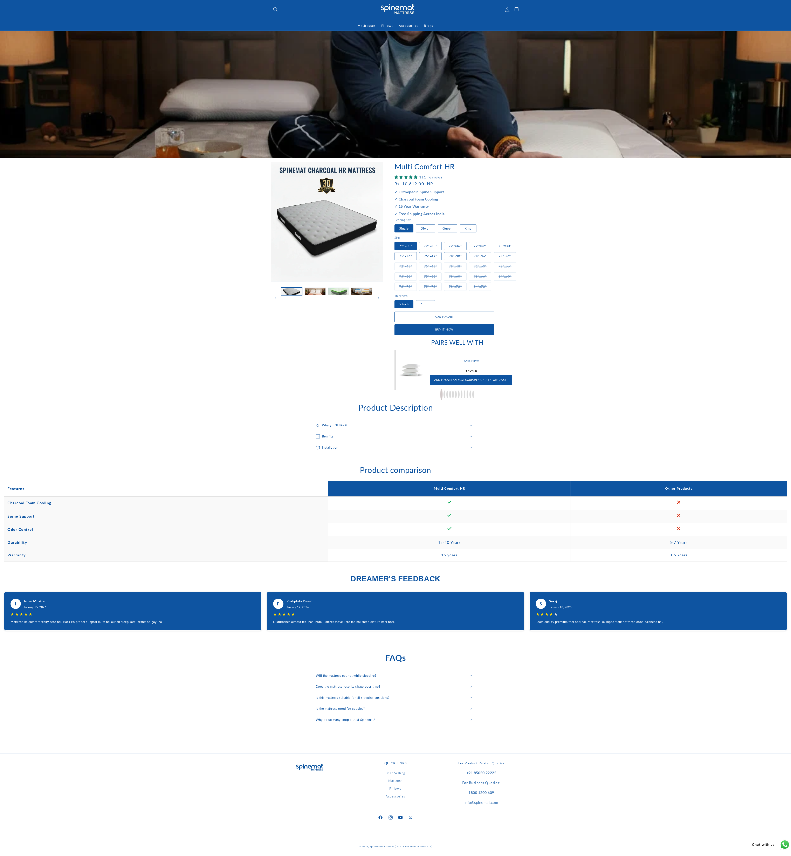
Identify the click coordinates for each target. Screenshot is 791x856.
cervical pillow (471, 361)
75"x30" (504, 246)
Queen (447, 228)
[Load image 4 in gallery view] (361, 291)
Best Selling (395, 773)
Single (404, 228)
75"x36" (405, 256)
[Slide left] (275, 298)
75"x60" (408, 276)
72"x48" (408, 266)
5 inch (404, 304)
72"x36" (455, 246)
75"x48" (433, 266)
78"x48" (458, 266)
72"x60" (482, 266)
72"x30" (405, 246)
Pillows (395, 788)
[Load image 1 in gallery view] (291, 291)
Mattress (395, 780)
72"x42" (480, 246)
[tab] (441, 394)
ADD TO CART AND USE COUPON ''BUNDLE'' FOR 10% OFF (471, 379)
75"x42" (430, 256)
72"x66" (507, 266)
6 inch (425, 304)
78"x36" (480, 256)
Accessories (395, 796)
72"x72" (408, 286)
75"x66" (433, 276)
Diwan (426, 228)
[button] (275, 9)
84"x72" (482, 286)
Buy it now (444, 329)
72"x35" (430, 246)
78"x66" (482, 276)
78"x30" (455, 256)
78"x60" (458, 276)
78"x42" (504, 256)
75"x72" (433, 286)
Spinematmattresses (382, 846)
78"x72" (458, 286)
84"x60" (507, 276)
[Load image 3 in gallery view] (338, 291)
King (468, 228)
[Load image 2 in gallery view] (315, 291)
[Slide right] (378, 298)
